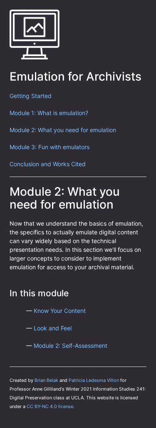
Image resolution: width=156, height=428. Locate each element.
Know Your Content (60, 310)
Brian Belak (46, 380)
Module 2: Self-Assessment (70, 345)
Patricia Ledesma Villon (94, 380)
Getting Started (31, 95)
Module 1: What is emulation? (49, 112)
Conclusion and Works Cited (48, 163)
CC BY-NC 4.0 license (50, 406)
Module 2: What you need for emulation (63, 129)
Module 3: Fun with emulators (49, 146)
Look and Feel (53, 328)
